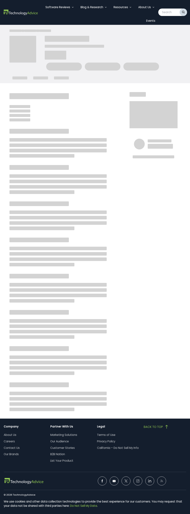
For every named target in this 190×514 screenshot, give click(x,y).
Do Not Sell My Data (83, 506)
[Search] (183, 12)
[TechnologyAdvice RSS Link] (161, 481)
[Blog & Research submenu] (106, 7)
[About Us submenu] (153, 7)
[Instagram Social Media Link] (137, 481)
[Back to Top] (156, 427)
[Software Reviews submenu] (73, 7)
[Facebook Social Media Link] (102, 481)
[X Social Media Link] (126, 481)
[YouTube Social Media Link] (114, 481)
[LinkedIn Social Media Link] (149, 481)
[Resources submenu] (130, 7)
